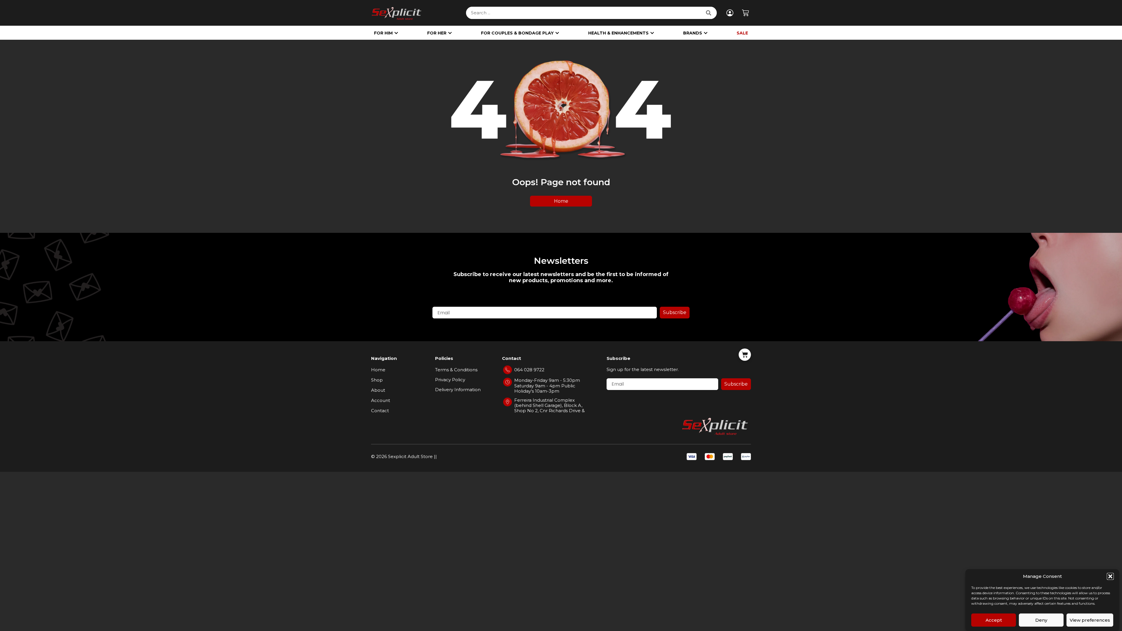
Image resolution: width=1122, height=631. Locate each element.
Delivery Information (458, 389)
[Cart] (745, 12)
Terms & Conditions (456, 369)
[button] (1110, 576)
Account (380, 400)
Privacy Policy (450, 379)
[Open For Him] (396, 33)
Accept (994, 620)
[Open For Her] (450, 33)
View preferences (1090, 620)
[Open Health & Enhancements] (652, 33)
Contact (380, 410)
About (378, 390)
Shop (377, 380)
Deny (1041, 620)
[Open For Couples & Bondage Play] (557, 33)
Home (378, 369)
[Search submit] (709, 13)
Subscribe (674, 312)
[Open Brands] (706, 33)
